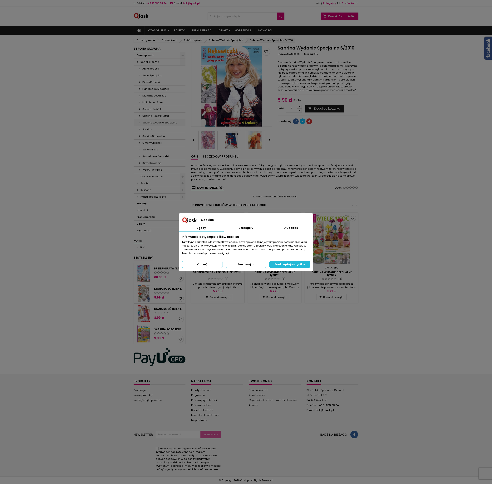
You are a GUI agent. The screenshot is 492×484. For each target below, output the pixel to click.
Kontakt (314, 381)
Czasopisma (157, 30)
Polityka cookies (201, 405)
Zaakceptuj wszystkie (289, 264)
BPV (142, 247)
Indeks (282, 54)
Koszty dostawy (201, 390)
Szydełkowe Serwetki (155, 156)
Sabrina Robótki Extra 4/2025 (169, 329)
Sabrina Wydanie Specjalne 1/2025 (275, 273)
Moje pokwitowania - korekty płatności (273, 400)
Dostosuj (244, 264)
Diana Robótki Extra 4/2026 (169, 288)
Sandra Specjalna (153, 136)
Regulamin (198, 395)
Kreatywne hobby (151, 176)
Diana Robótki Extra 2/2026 (169, 308)
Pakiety (179, 30)
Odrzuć (202, 264)
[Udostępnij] (296, 121)
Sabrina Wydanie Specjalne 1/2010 (218, 272)
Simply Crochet (151, 143)
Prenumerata (201, 30)
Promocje (140, 390)
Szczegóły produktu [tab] (221, 156)
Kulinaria (145, 190)
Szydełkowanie (151, 163)
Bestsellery (143, 257)
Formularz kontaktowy (205, 415)
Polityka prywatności (204, 400)
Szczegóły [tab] (246, 228)
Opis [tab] (194, 156)
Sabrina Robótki (152, 109)
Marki (138, 240)
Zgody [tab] (201, 228)
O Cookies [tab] (290, 228)
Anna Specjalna (152, 75)
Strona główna (147, 48)
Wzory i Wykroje (152, 170)
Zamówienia (257, 395)
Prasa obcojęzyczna (153, 197)
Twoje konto (260, 381)
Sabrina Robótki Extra (155, 116)
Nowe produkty (143, 395)
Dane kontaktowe (202, 410)
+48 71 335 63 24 (156, 3)
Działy (223, 30)
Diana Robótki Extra (154, 95)
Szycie (144, 183)
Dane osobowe (258, 390)
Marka (308, 54)
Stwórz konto (350, 3)
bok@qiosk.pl (191, 3)
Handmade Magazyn (155, 89)
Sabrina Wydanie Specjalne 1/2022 (332, 273)
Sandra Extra (150, 149)
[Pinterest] (309, 121)
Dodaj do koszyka (324, 108)
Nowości (265, 30)
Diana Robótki (151, 82)
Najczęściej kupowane (148, 400)
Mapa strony (199, 420)
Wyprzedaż (243, 30)
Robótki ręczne (149, 62)
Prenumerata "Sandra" (169, 268)
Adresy (253, 405)
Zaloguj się (329, 3)
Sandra (147, 129)
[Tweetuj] (302, 121)
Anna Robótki (150, 68)
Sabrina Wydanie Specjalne (159, 122)
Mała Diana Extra (152, 102)
